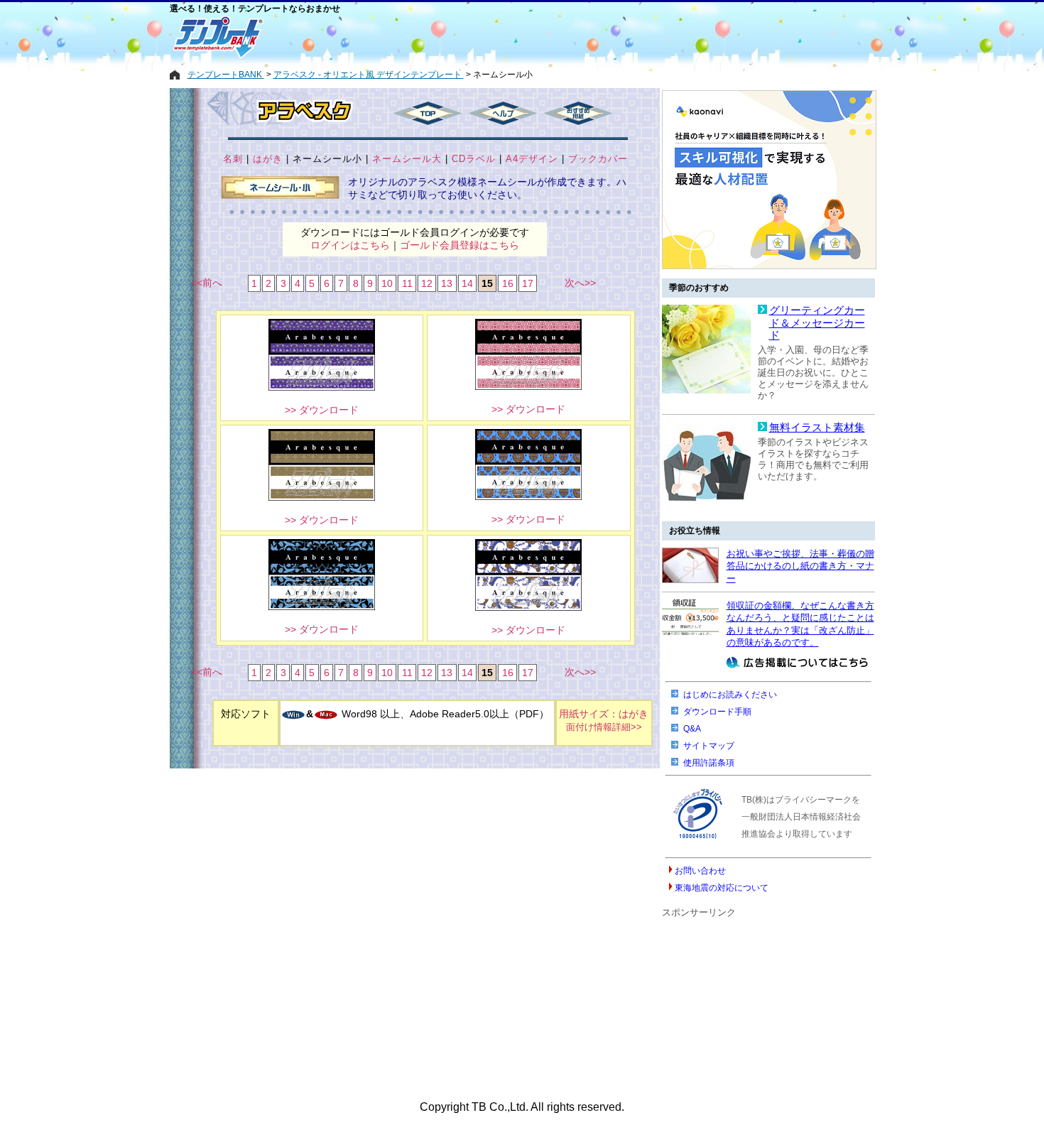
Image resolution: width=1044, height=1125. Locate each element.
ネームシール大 (407, 158)
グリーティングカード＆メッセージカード (817, 323)
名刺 (233, 158)
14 (467, 283)
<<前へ (206, 282)
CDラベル (474, 158)
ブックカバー (598, 158)
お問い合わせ (700, 871)
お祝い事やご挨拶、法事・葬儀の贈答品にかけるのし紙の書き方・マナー (800, 566)
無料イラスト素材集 (817, 427)
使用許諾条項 (708, 763)
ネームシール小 (327, 158)
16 (507, 283)
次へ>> (580, 282)
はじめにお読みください (730, 695)
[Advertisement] (471, 37)
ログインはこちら (350, 245)
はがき (268, 158)
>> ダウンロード (322, 409)
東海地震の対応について (721, 888)
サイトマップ (708, 746)
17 (527, 283)
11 (407, 283)
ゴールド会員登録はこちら (459, 245)
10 (387, 283)
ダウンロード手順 (717, 712)
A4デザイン (532, 158)
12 (427, 283)
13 (446, 283)
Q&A (692, 729)
